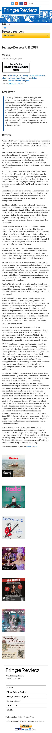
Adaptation (12, 76)
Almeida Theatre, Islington (18, 81)
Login (10, 710)
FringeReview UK (16, 83)
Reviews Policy (14, 701)
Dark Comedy (22, 76)
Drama (32, 76)
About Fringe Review (16, 692)
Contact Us (12, 705)
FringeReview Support (17, 696)
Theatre (23, 78)
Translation (32, 78)
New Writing (14, 78)
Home (10, 688)
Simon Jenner (31, 447)
